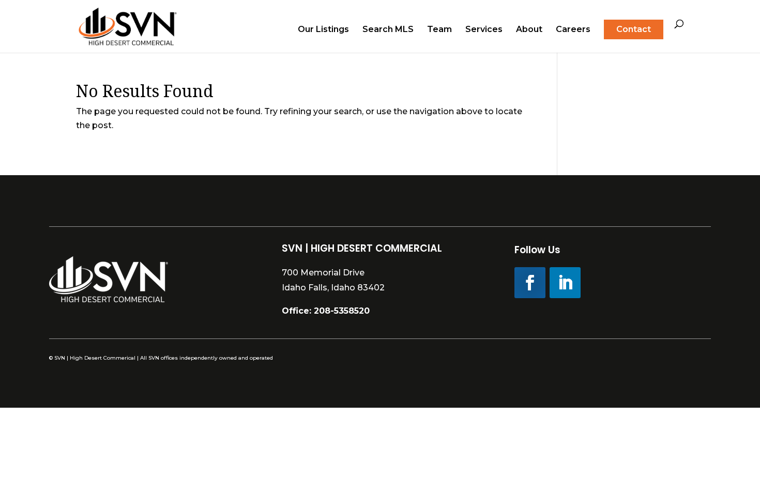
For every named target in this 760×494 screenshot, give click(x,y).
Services (484, 30)
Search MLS (388, 30)
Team (439, 30)
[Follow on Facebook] (529, 282)
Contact (633, 29)
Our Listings (323, 30)
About (529, 30)
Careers (573, 30)
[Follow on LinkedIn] (565, 282)
